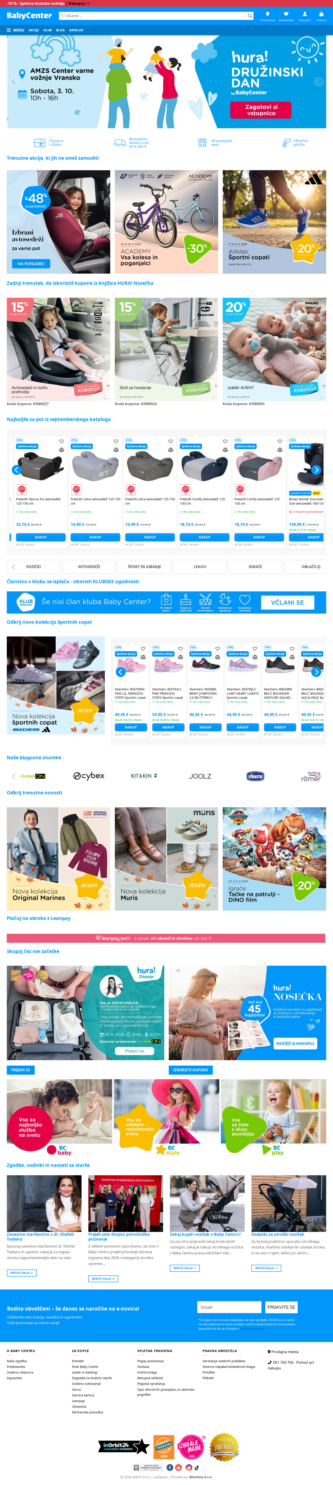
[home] (29, 16)
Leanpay (78, 1401)
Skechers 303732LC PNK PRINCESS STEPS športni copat (167, 693)
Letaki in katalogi (85, 1372)
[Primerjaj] (26, 450)
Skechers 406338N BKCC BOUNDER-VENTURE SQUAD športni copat (278, 695)
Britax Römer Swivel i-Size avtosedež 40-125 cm (219, 501)
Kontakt (78, 1361)
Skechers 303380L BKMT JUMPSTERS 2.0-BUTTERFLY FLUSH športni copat (205, 695)
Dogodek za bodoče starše (92, 1378)
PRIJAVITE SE (281, 1307)
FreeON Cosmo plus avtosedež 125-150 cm (59, 501)
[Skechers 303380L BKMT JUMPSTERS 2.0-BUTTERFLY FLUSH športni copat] (205, 665)
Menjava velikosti (150, 1378)
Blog (60, 30)
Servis (76, 1389)
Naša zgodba (17, 1361)
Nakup (60, 537)
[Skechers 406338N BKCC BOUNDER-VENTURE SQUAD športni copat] (280, 665)
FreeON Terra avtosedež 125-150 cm (170, 501)
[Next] (319, 82)
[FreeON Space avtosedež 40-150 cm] (115, 466)
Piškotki (208, 1378)
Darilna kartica (83, 1395)
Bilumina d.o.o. (201, 1477)
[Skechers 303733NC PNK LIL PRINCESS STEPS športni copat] (131, 665)
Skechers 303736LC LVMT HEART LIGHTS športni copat (243, 693)
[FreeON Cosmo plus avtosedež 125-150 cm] (60, 466)
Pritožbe (209, 1372)
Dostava (143, 1366)
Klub (47, 30)
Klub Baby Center (85, 1366)
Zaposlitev (14, 1378)
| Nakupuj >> (77, 3)
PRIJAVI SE (20, 1069)
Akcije (34, 30)
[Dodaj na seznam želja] (27, 441)
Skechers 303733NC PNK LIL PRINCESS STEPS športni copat (130, 693)
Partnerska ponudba (87, 1412)
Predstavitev (16, 1366)
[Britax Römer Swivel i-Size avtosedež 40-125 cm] (224, 466)
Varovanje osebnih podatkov (224, 1361)
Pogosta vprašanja (151, 1383)
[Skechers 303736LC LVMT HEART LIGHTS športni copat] (243, 665)
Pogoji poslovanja (150, 1361)
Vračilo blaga (147, 1372)
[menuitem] (34, 30)
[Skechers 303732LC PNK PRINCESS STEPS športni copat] (168, 665)
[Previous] (14, 82)
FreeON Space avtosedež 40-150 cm (114, 501)
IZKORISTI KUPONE (190, 1069)
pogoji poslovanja (252, 1328)
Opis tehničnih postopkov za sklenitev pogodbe (166, 1392)
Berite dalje (22, 1273)
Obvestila (79, 1406)
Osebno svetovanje (86, 1383)
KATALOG (76, 30)
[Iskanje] (250, 15)
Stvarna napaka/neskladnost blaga (229, 1366)
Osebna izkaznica (20, 1372)
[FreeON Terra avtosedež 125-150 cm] (170, 466)
